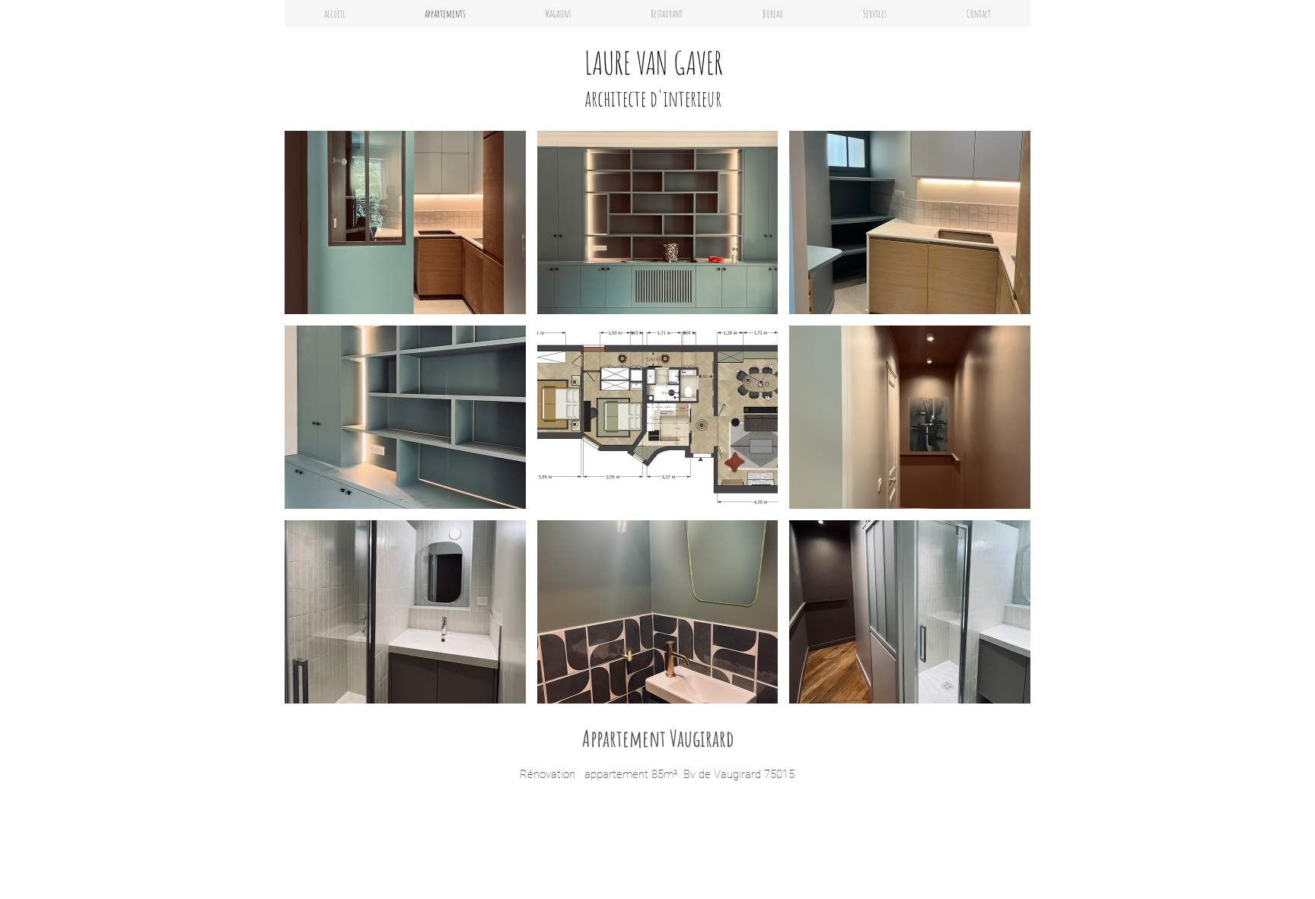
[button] (557, 13)
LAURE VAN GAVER (653, 62)
